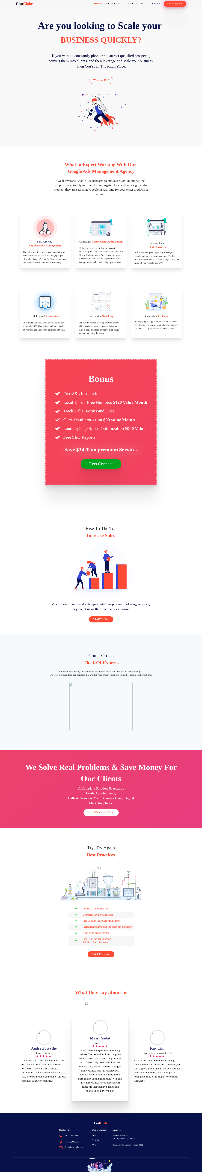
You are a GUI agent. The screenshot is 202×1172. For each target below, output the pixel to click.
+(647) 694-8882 (72, 1135)
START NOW (101, 619)
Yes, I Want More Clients (101, 812)
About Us (113, 4)
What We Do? (101, 80)
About (94, 1135)
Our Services (134, 4)
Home (98, 4)
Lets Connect (101, 463)
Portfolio (95, 1140)
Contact (154, 4)
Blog (94, 1144)
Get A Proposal (175, 4)
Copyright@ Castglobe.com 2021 (128, 1145)
